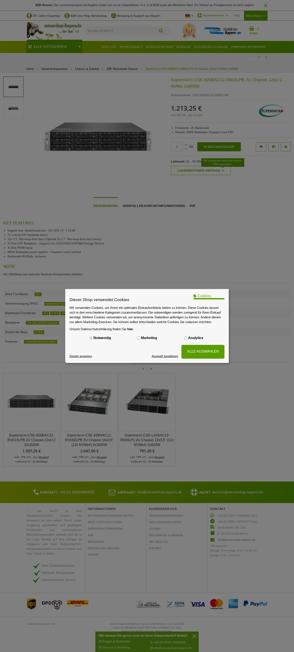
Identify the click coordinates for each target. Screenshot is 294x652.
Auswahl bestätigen (165, 356)
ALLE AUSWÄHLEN (203, 351)
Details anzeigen (81, 356)
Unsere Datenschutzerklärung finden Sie (102, 329)
